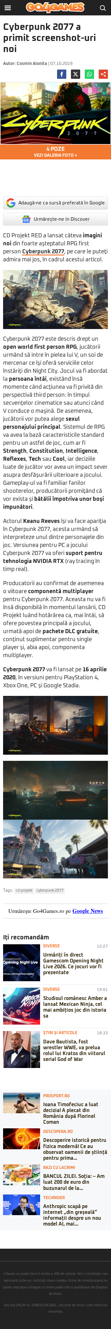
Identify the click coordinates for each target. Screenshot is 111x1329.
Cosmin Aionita (32, 64)
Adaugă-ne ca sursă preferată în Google (61, 203)
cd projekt (24, 891)
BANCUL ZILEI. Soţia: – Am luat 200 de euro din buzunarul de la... (74, 1182)
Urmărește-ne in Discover (62, 219)
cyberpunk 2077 (50, 891)
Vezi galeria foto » (55, 152)
